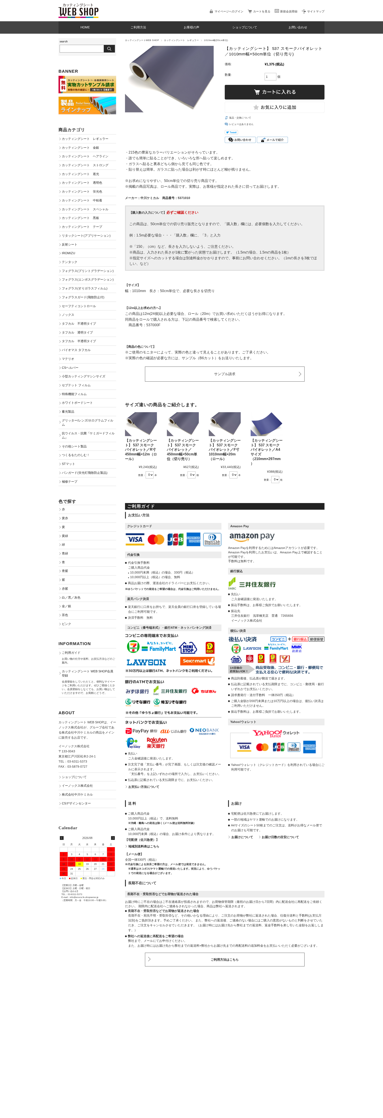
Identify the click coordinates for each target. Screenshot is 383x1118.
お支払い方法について (143, 786)
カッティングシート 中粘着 (82, 200)
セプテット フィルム (76, 385)
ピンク (66, 624)
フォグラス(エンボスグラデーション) (88, 279)
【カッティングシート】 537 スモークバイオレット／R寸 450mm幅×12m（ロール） (141, 450)
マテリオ (68, 359)
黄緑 (65, 536)
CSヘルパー (70, 367)
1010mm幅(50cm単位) (216, 40)
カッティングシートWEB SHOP (142, 40)
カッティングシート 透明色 (82, 182)
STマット (68, 464)
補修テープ (69, 481)
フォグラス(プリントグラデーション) (88, 271)
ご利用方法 (138, 27)
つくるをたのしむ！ (76, 455)
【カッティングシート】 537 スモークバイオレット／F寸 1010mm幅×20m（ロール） (225, 450)
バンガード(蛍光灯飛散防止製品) (84, 472)
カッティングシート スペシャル (85, 209)
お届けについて (242, 837)
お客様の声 (191, 27)
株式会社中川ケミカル (77, 794)
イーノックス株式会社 (77, 785)
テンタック (69, 262)
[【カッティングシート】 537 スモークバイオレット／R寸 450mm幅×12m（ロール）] (141, 424)
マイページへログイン (229, 11)
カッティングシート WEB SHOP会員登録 (87, 673)
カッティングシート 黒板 (80, 218)
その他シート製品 (74, 446)
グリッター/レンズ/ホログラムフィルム (87, 422)
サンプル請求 (224, 374)
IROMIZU (68, 253)
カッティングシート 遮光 (80, 174)
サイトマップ (315, 11)
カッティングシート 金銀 (80, 147)
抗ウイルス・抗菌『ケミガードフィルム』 (88, 435)
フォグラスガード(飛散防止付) (83, 297)
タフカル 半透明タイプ (79, 341)
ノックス (68, 314)
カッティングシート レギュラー (181, 40)
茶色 (65, 615)
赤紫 (65, 588)
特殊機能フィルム (74, 394)
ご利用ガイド (71, 652)
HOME (85, 27)
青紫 (65, 571)
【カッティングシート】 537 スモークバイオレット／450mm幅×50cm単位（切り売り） (183, 450)
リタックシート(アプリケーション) (86, 235)
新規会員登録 (288, 11)
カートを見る (261, 11)
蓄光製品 (68, 411)
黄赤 (65, 518)
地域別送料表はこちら (143, 846)
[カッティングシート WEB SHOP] (78, 5)
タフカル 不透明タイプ (79, 323)
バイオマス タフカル (76, 350)
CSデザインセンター (76, 803)
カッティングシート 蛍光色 (82, 191)
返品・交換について (240, 117)
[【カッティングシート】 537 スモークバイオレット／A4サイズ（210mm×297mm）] (267, 424)
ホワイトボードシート (77, 402)
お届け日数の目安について (280, 837)
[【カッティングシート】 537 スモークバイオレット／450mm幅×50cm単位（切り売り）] (183, 424)
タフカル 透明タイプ (77, 332)
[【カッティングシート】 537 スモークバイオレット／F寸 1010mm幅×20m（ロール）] (225, 424)
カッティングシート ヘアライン (85, 156)
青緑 (65, 553)
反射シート (69, 244)
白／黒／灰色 (71, 597)
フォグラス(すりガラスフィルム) (84, 288)
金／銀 (66, 606)
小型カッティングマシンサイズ (83, 376)
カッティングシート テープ (82, 226)
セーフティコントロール (79, 306)
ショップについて (244, 27)
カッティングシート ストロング (85, 165)
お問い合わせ (298, 27)
